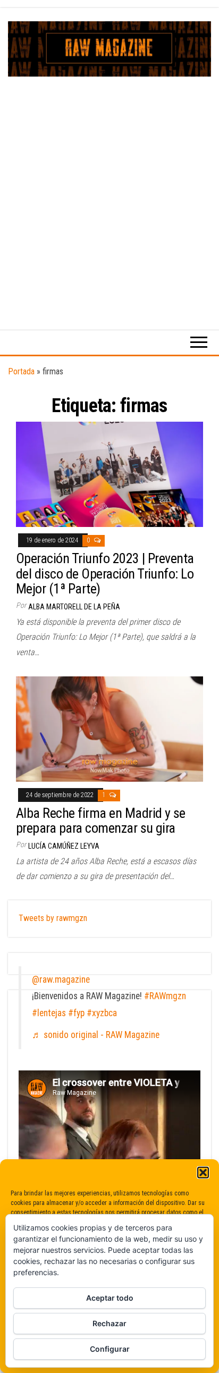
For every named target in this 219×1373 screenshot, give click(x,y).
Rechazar (109, 1323)
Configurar (110, 1348)
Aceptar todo (109, 1297)
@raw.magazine (61, 979)
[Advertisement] (109, 191)
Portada (21, 371)
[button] (203, 1172)
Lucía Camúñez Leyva (63, 846)
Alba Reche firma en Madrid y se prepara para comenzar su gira (101, 820)
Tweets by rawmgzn (53, 918)
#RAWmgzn (165, 996)
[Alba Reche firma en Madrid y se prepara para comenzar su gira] (109, 728)
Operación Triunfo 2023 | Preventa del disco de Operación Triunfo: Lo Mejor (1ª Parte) (105, 573)
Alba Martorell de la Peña (74, 606)
